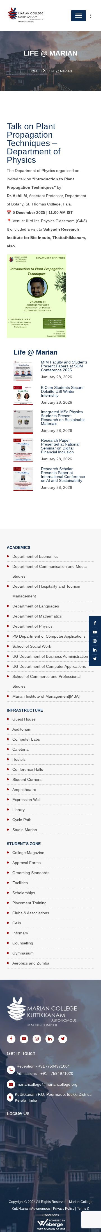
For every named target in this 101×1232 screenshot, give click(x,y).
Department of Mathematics (37, 616)
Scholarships (23, 893)
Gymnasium (23, 953)
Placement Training (29, 903)
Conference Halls (27, 769)
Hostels (19, 759)
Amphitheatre (24, 789)
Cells (16, 923)
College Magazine (28, 852)
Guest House (24, 719)
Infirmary (20, 933)
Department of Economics (35, 556)
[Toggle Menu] (93, 16)
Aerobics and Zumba (30, 963)
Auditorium (21, 729)
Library (18, 809)
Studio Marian (24, 829)
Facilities (20, 883)
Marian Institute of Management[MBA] (46, 696)
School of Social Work (31, 646)
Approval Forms (26, 862)
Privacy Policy (63, 1209)
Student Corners (27, 779)
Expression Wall (26, 799)
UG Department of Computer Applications (49, 666)
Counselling (22, 943)
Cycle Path (21, 819)
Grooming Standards (30, 872)
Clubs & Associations (30, 913)
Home (34, 71)
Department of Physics (32, 626)
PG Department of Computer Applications (49, 636)
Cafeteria (20, 749)
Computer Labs (26, 739)
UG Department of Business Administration (50, 656)
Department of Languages (35, 606)
